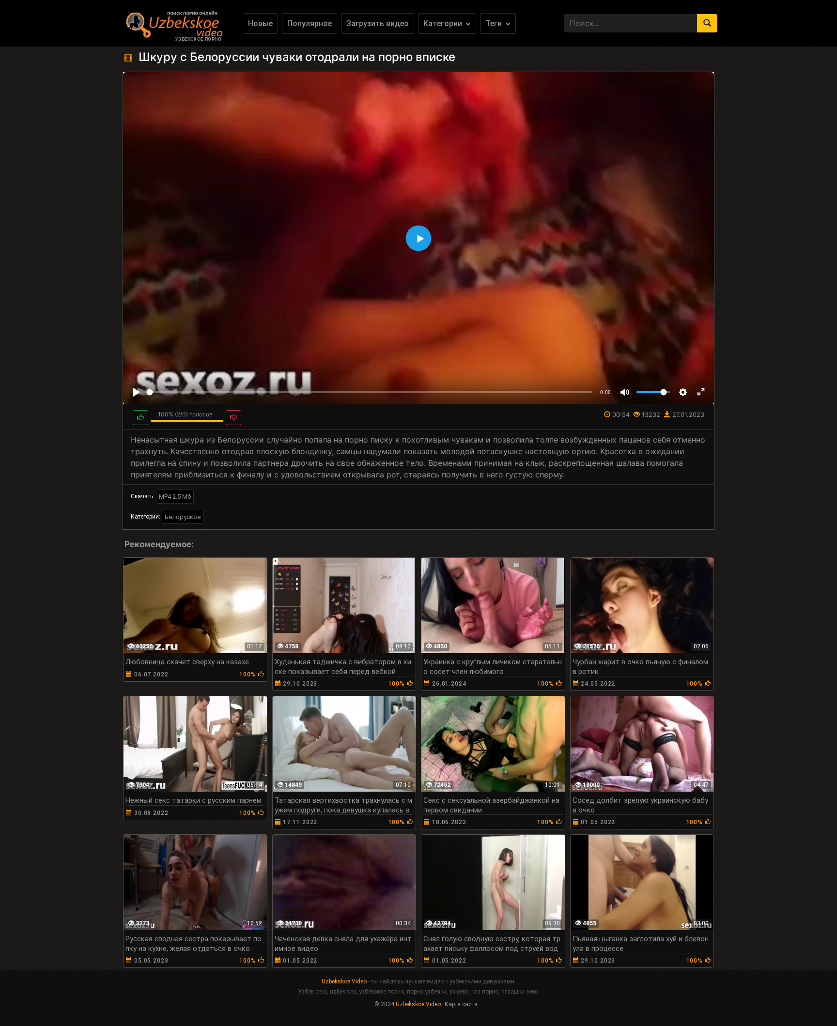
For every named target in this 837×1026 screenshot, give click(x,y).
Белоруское (183, 517)
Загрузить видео (377, 23)
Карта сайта (461, 1004)
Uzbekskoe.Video (344, 981)
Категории (443, 23)
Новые (260, 23)
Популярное (309, 23)
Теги (494, 23)
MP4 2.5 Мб (175, 496)
